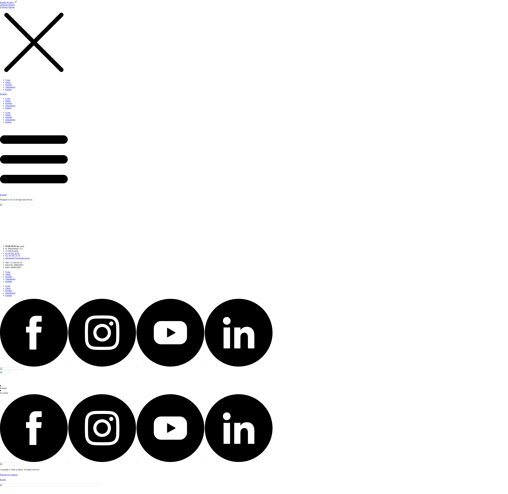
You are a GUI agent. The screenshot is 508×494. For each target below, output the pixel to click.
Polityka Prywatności (9, 475)
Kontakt (8, 281)
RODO (3, 480)
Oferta (8, 101)
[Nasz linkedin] (239, 366)
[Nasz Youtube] (171, 366)
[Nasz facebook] (34, 366)
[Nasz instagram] (102, 366)
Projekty (8, 103)
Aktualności (10, 106)
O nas (7, 98)
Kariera (8, 108)
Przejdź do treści (7, 2)
